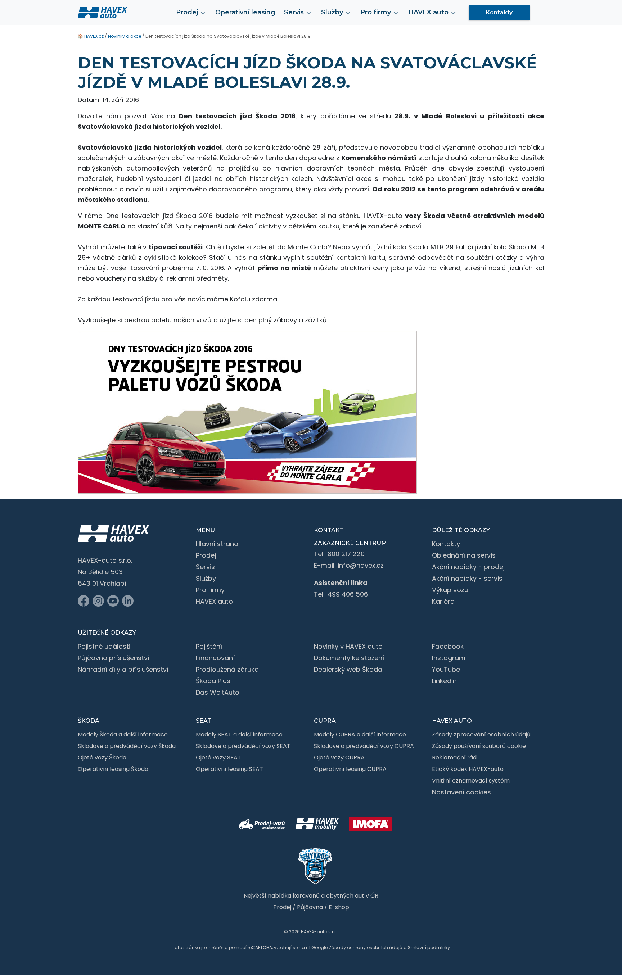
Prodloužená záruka (227, 669)
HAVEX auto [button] (428, 12)
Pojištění (209, 646)
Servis (205, 566)
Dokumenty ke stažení (349, 657)
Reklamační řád (454, 757)
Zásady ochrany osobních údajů (365, 947)
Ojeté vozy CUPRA (339, 757)
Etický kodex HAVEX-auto (468, 769)
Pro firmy (210, 589)
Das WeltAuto (217, 692)
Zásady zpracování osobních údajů (481, 734)
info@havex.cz (361, 565)
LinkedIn (444, 680)
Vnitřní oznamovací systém (471, 780)
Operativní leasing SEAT (229, 769)
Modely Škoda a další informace (123, 734)
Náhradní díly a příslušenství (123, 669)
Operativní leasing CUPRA (350, 769)
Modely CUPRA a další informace (360, 734)
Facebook (448, 646)
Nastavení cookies (461, 792)
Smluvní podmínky (429, 947)
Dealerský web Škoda (348, 669)
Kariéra (443, 601)
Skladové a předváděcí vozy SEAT (243, 746)
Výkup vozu (450, 589)
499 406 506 (348, 594)
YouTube (446, 669)
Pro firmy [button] (375, 12)
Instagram (448, 657)
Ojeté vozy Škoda (102, 757)
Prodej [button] (187, 12)
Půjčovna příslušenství (113, 657)
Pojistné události (104, 646)
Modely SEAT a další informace (239, 734)
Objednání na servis (464, 555)
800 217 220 (346, 553)
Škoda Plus (213, 680)
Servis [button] (294, 12)
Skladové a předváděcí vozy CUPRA (364, 746)
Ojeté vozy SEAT (218, 757)
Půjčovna (310, 907)
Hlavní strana (217, 543)
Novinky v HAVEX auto (348, 646)
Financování (215, 657)
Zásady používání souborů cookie (479, 746)
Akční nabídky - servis (467, 578)
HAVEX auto (214, 601)
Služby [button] (332, 12)
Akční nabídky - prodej (468, 566)
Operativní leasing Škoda (113, 769)
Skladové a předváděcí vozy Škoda (127, 746)
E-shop (339, 907)
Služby (206, 578)
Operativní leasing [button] (245, 12)
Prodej (206, 555)
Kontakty (499, 12)
